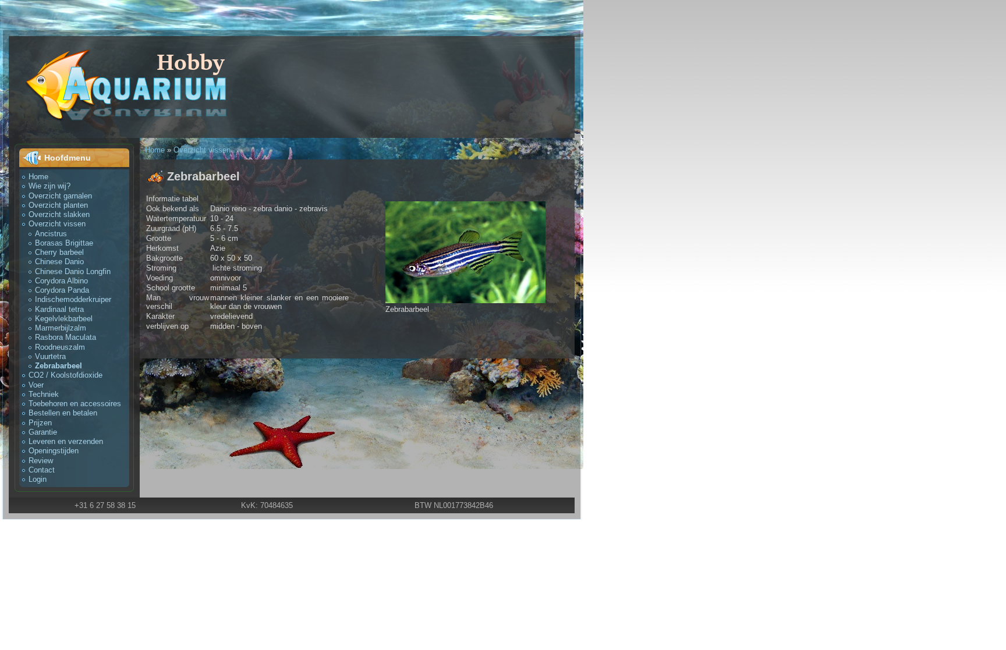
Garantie (43, 432)
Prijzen (40, 422)
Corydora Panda (62, 290)
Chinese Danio (59, 261)
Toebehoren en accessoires (75, 403)
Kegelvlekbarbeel (64, 318)
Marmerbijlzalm (60, 328)
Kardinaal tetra (59, 309)
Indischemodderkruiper (73, 299)
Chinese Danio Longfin (73, 271)
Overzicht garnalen (60, 195)
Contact (42, 470)
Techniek (44, 394)
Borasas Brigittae (64, 243)
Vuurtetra (50, 356)
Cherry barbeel (59, 252)
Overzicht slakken (59, 214)
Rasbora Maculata (65, 337)
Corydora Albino (61, 280)
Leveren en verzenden (66, 441)
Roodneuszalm (60, 347)
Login (38, 479)
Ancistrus (51, 233)
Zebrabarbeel (58, 365)
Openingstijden (54, 450)
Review (41, 460)
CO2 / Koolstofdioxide (65, 375)
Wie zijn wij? (49, 186)
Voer (36, 385)
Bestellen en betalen (63, 413)
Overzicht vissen (57, 223)
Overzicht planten (58, 205)
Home (38, 176)
